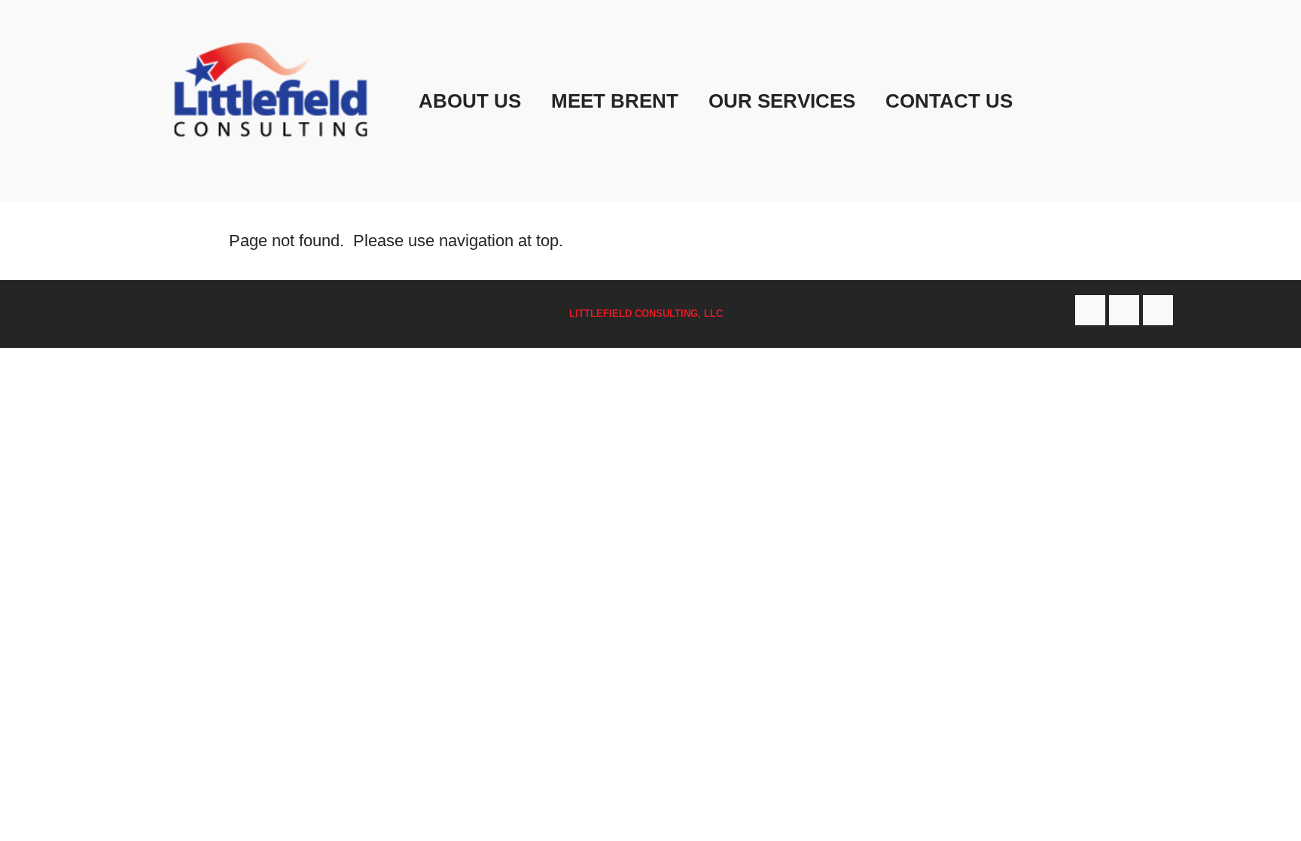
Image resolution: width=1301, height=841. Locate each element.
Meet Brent (614, 101)
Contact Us (949, 101)
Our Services (781, 101)
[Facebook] (1090, 310)
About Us (470, 101)
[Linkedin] (1158, 310)
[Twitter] (1124, 310)
